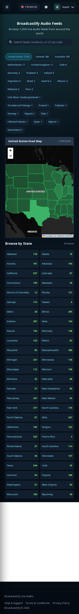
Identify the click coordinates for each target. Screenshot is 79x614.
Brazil (31, 81)
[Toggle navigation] (7, 7)
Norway (13, 113)
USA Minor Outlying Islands (24, 97)
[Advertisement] (39, 542)
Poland (44, 105)
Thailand (32, 72)
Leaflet (49, 235)
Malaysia (13, 89)
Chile (63, 64)
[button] (10, 150)
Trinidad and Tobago (20, 105)
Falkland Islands (18, 121)
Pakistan (61, 105)
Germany (14, 72)
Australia (62, 56)
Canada (42, 56)
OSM (59, 235)
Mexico (63, 81)
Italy (44, 113)
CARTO (69, 235)
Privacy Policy (61, 603)
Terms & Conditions (38, 603)
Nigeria (30, 113)
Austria (46, 81)
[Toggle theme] (46, 7)
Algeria (53, 121)
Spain (38, 121)
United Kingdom (42, 64)
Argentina (14, 81)
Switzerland (15, 129)
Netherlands (16, 64)
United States (18, 56)
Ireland (49, 72)
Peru (29, 89)
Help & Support (13, 603)
